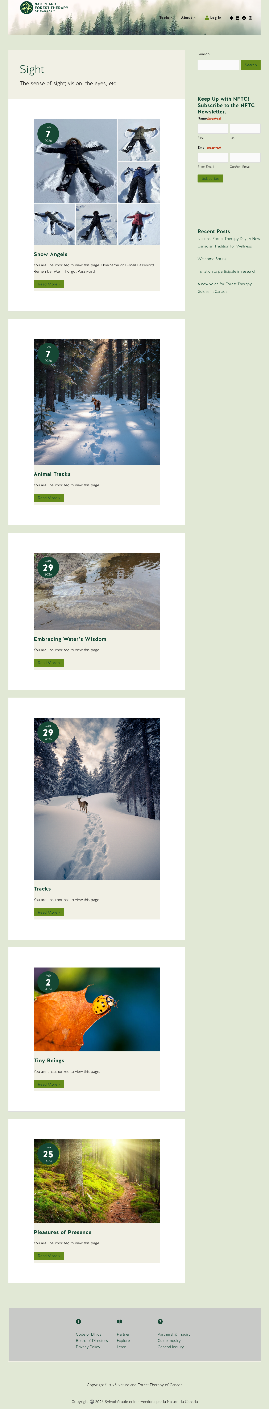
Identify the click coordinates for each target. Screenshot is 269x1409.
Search (204, 54)
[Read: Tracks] (97, 798)
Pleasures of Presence (62, 1232)
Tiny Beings (49, 1060)
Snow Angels (50, 254)
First (201, 138)
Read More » (49, 284)
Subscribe (210, 178)
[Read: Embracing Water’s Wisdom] (97, 591)
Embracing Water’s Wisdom (70, 639)
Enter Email (206, 167)
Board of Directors (92, 1340)
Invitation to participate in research (227, 271)
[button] (171, 17)
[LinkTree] (231, 18)
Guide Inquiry (169, 1340)
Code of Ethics (88, 1334)
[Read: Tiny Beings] (97, 1009)
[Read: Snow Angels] (97, 181)
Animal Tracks (52, 474)
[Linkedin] (238, 18)
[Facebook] (244, 18)
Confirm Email (240, 167)
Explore (123, 1340)
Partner (123, 1334)
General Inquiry (171, 1346)
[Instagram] (250, 18)
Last (232, 138)
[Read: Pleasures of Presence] (97, 1180)
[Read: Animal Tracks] (97, 401)
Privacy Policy (88, 1346)
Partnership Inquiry (174, 1334)
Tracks (42, 888)
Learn (121, 1346)
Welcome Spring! (213, 258)
